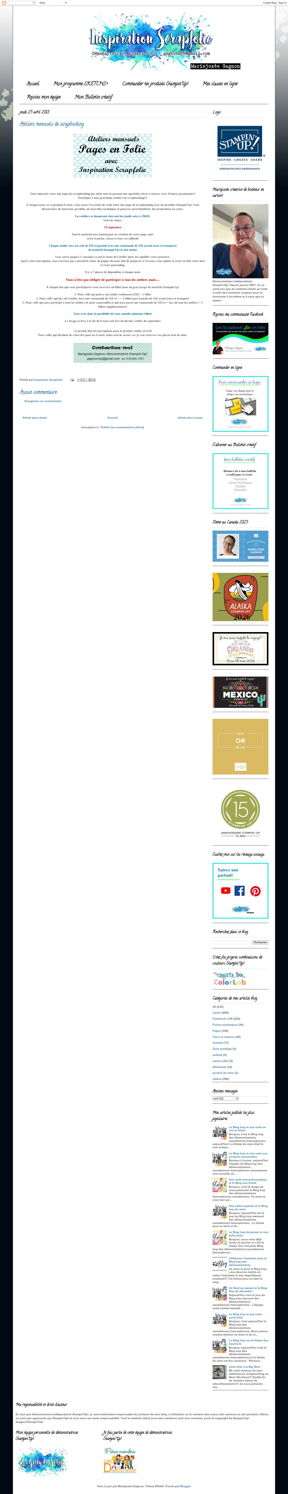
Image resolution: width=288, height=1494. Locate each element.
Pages (217, 1030)
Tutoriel (218, 1042)
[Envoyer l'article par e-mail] (72, 379)
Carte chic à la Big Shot (244, 1366)
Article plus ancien (190, 417)
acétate (217, 1054)
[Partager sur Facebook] (90, 380)
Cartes (217, 1012)
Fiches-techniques (225, 1024)
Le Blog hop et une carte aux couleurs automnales (248, 1155)
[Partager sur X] (87, 380)
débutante (219, 1067)
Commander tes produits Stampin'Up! (155, 84)
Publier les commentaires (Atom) (122, 427)
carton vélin (220, 1060)
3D (214, 1006)
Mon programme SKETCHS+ (80, 84)
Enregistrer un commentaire (43, 401)
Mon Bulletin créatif (93, 97)
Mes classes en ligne (220, 84)
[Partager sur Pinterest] (94, 380)
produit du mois (223, 1072)
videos (217, 1078)
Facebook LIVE (223, 1018)
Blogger (185, 1486)
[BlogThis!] (83, 380)
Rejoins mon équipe (44, 97)
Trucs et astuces (224, 1036)
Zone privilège (222, 1048)
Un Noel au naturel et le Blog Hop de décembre (248, 1289)
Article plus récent (35, 417)
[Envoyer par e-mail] (79, 380)
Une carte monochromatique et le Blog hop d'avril (248, 1181)
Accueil (33, 84)
